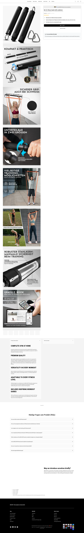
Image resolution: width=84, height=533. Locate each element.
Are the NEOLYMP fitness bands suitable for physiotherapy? (42, 441)
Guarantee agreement (49, 527)
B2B (32, 516)
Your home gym (13, 513)
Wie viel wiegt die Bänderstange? (42, 450)
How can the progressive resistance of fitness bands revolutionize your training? (42, 423)
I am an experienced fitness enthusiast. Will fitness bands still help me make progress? (42, 432)
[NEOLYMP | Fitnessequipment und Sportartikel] (5, 1)
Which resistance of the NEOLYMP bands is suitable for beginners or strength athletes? (42, 437)
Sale (10, 519)
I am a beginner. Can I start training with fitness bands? (42, 428)
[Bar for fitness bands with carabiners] (5, 333)
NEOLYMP (33, 511)
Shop (11, 511)
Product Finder (12, 518)
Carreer (33, 518)
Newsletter (56, 519)
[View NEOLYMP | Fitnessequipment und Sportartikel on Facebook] (15, 527)
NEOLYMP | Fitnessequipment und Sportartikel (17, 504)
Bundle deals (12, 516)
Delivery (55, 514)
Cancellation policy (42, 527)
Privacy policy (38, 527)
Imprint (33, 527)
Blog (33, 514)
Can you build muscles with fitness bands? (42, 419)
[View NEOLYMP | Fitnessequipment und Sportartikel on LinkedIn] (13, 527)
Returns (55, 516)
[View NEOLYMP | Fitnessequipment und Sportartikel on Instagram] (10, 527)
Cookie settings (42, 528)
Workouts (11, 521)
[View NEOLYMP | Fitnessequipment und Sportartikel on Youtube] (17, 527)
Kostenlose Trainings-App (36, 519)
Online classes (12, 514)
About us (33, 513)
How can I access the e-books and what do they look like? (42, 446)
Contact (55, 513)
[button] (46, 15)
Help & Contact (56, 511)
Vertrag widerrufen (57, 521)
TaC (34, 527)
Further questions (57, 518)
